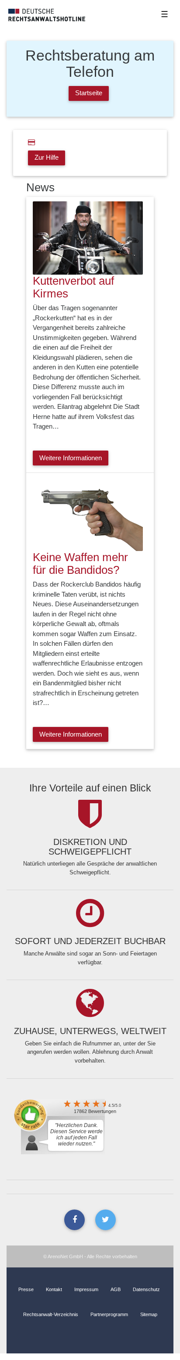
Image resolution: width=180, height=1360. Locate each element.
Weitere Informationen (70, 458)
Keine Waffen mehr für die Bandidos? (80, 563)
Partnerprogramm (109, 1314)
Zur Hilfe (47, 157)
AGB (116, 1289)
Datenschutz (146, 1289)
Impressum (86, 1289)
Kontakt (54, 1289)
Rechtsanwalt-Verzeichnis (50, 1314)
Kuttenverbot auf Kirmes (73, 287)
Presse (26, 1289)
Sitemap (148, 1314)
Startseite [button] (88, 93)
